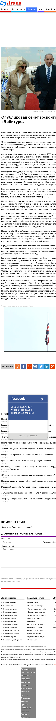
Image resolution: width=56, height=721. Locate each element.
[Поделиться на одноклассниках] (17, 366)
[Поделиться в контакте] (35, 366)
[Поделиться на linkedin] (46, 366)
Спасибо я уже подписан (28, 436)
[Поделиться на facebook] (23, 366)
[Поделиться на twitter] (41, 366)
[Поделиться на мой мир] (29, 366)
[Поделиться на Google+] (52, 366)
